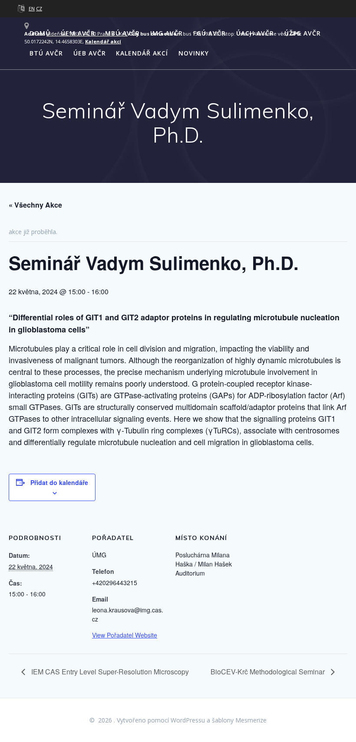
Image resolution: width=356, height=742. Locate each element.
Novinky (193, 53)
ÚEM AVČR (78, 33)
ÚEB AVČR (89, 53)
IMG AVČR (166, 33)
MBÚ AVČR (122, 33)
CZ (39, 8)
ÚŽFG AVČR (302, 33)
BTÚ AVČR (46, 53)
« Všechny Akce (35, 205)
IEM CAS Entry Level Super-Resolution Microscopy (109, 672)
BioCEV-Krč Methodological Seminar (268, 672)
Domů (40, 33)
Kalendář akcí (142, 53)
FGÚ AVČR (209, 33)
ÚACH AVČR (255, 33)
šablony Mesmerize (239, 720)
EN (32, 8)
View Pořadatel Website (124, 635)
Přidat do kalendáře (59, 482)
